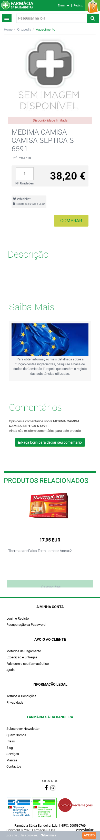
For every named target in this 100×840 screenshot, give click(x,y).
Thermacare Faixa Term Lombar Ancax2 (40, 551)
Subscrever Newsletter (22, 729)
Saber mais (48, 835)
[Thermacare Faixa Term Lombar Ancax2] (50, 506)
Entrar (62, 5)
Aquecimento (45, 29)
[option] (50, 539)
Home (8, 29)
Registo (78, 5)
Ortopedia (24, 29)
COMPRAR (71, 220)
